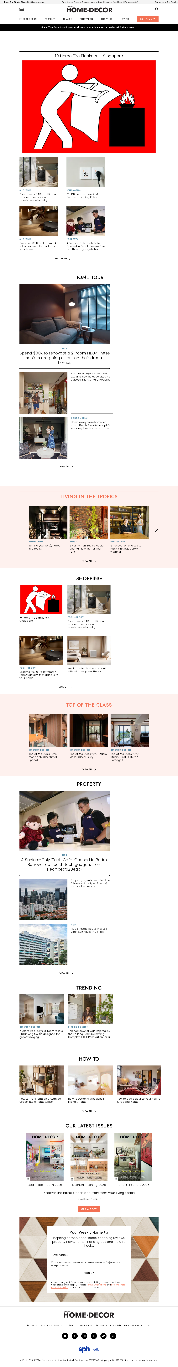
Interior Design (28, 19)
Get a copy (148, 19)
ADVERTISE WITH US (52, 1325)
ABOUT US (32, 1325)
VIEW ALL (65, 467)
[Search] (157, 9)
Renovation (86, 19)
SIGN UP (89, 1273)
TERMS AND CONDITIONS (93, 1325)
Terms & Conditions (96, 1284)
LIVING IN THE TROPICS (89, 496)
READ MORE (61, 259)
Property (50, 19)
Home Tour (88, 277)
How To (124, 19)
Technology (75, 617)
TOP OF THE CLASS (89, 704)
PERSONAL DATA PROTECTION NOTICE (130, 1325)
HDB (64, 348)
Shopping (106, 19)
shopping (89, 578)
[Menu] (21, 9)
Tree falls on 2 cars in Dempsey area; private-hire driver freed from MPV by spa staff (55, 2)
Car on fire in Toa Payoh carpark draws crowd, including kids (136, 2)
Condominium (79, 418)
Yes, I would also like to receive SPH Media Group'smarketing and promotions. (86, 1264)
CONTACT (71, 1325)
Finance (67, 19)
